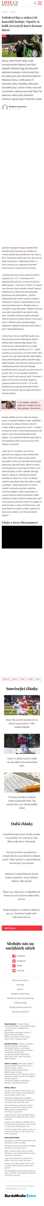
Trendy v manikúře (25, 1044)
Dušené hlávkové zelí (12, 1074)
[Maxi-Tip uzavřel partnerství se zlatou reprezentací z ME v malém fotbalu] (22, 714)
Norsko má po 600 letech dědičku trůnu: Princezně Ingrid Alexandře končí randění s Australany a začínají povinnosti (20, 1124)
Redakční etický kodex (20, 993)
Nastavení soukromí (20, 1011)
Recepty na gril (21, 1039)
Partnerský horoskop (27, 1026)
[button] (35, 3)
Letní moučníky (24, 1056)
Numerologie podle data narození (17, 1032)
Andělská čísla (22, 1028)
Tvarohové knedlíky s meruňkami (17, 1081)
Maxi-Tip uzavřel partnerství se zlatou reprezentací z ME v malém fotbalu (22, 723)
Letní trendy (9, 1039)
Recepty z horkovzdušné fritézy (16, 1083)
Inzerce (20, 989)
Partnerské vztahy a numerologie (17, 1048)
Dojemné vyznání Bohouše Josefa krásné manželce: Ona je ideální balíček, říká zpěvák (21, 877)
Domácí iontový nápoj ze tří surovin (18, 1066)
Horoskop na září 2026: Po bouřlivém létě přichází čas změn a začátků (20, 1142)
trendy (30, 679)
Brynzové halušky (11, 1076)
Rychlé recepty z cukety (13, 1068)
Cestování (8, 1030)
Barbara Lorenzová (17, 106)
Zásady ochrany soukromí (20, 1007)
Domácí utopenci (11, 1078)
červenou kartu (16, 352)
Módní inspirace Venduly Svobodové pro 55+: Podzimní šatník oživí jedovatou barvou (21, 913)
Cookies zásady (20, 1002)
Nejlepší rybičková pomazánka (16, 1070)
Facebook (20, 956)
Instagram (20, 961)
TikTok (19, 965)
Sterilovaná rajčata (25, 1063)
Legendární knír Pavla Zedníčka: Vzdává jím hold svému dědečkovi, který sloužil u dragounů (20, 1117)
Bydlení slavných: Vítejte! (14, 1035)
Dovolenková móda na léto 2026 (16, 1054)
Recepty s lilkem (28, 1074)
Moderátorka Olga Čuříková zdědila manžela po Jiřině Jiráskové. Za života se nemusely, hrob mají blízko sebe (20, 1100)
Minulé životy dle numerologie (16, 1046)
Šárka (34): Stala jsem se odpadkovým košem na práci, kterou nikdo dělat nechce (21, 895)
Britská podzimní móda (23, 1050)
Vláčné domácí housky (13, 1072)
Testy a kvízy (11, 1028)
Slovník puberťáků (11, 1026)
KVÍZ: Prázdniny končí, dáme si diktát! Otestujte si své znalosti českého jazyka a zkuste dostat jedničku (20, 1153)
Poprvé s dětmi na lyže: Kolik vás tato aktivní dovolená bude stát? (22, 762)
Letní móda (25, 1037)
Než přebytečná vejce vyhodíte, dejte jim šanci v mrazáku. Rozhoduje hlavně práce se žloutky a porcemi (20, 1173)
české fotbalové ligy (18, 251)
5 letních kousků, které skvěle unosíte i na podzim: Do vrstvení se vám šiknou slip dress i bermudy (21, 838)
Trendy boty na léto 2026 (14, 1052)
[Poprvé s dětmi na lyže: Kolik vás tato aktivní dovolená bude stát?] (22, 753)
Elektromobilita (10, 1059)
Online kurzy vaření (20, 980)
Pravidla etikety (23, 1024)
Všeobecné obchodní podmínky (20, 998)
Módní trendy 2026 (12, 1037)
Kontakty (20, 984)
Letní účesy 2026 (11, 1056)
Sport (38, 679)
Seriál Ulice (9, 1050)
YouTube (20, 970)
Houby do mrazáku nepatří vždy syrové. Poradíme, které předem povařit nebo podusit (19, 1165)
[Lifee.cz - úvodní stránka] (10, 3)
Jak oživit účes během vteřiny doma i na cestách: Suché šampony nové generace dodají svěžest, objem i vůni (20, 1093)
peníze (15, 679)
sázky (22, 679)
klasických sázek (15, 468)
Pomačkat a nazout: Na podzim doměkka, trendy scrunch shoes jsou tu (20, 1147)
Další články (9, 928)
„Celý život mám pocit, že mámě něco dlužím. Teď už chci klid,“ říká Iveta (18, 1159)
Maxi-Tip (6, 679)
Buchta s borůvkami (26, 1076)
